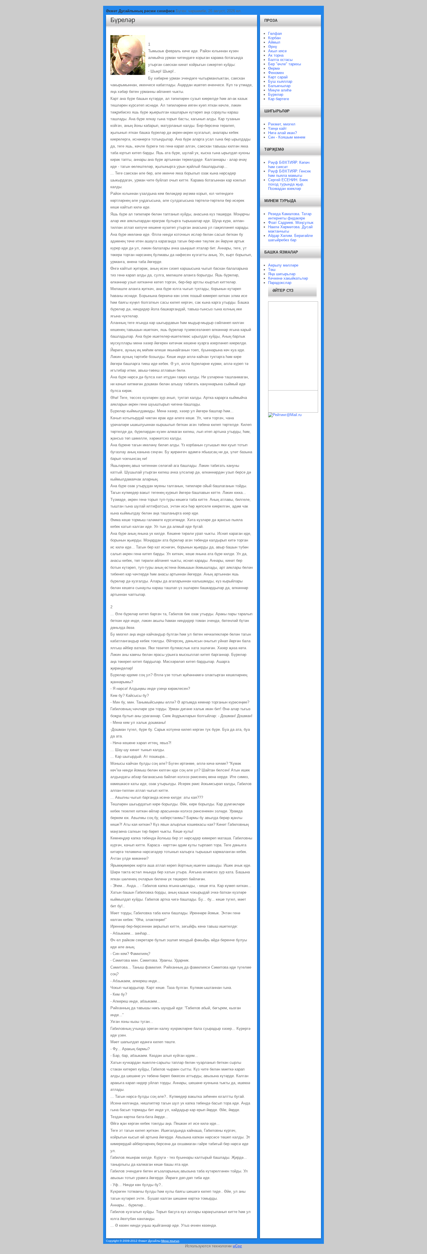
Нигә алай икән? (282, 133)
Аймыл (274, 42)
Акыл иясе (277, 51)
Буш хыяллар (280, 81)
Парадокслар (279, 282)
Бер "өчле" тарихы (284, 64)
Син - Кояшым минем (286, 137)
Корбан (274, 38)
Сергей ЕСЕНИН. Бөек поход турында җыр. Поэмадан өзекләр (288, 184)
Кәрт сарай (278, 77)
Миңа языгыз (170, 1240)
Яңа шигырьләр (281, 274)
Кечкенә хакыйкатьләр (288, 278)
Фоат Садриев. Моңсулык (290, 222)
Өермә (274, 68)
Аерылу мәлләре (283, 265)
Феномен (276, 73)
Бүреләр (122, 20)
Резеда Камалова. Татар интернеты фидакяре (289, 216)
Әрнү (272, 46)
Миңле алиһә (279, 90)
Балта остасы (280, 59)
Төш (271, 269)
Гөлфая (275, 33)
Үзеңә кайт (277, 128)
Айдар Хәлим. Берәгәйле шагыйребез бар (290, 237)
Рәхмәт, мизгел (281, 124)
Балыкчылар (279, 86)
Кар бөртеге (278, 99)
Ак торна (276, 55)
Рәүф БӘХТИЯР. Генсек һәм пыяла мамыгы (289, 173)
